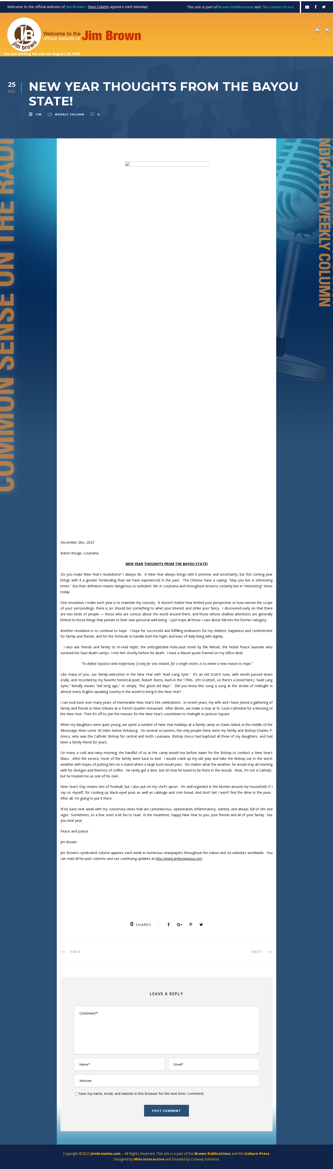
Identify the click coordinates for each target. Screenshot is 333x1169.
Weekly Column (69, 114)
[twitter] (324, 7)
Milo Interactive (149, 1159)
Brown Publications (213, 1153)
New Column (98, 6)
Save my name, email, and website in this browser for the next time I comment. (141, 1093)
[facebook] (315, 7)
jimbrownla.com (106, 1153)
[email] (307, 7)
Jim (39, 114)
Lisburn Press (257, 1153)
